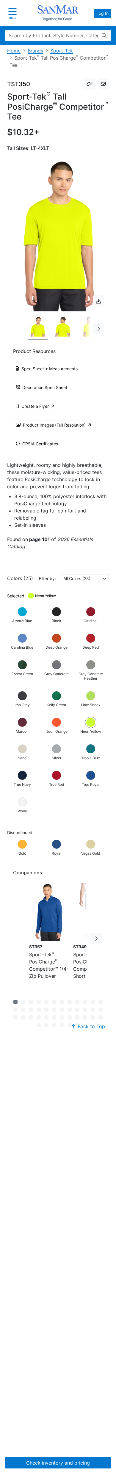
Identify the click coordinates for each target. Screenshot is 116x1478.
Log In (102, 13)
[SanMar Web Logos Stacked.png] (58, 13)
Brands (35, 51)
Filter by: (47, 578)
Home (14, 51)
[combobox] (85, 578)
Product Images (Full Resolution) (54, 424)
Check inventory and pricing (58, 1463)
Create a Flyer (35, 406)
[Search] (104, 35)
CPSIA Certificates (40, 443)
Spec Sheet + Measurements (49, 368)
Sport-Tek (61, 51)
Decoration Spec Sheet (44, 387)
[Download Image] (98, 301)
